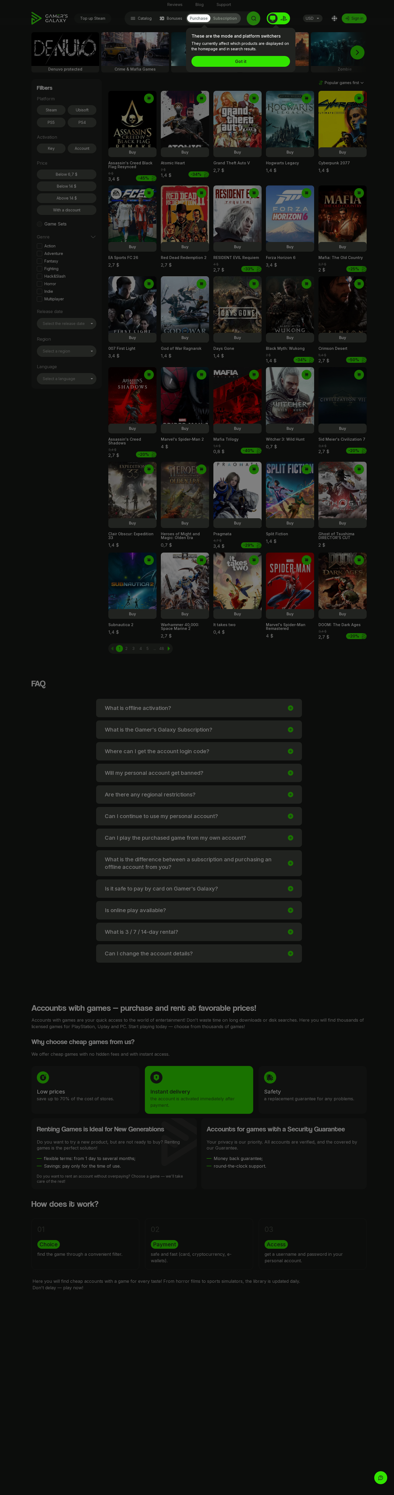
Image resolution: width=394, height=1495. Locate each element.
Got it (240, 61)
